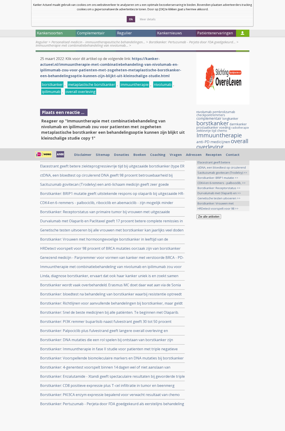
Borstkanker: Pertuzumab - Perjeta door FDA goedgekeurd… (192, 42)
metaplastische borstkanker (91, 84)
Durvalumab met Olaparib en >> (219, 193)
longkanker (230, 118)
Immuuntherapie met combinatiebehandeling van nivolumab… (82, 45)
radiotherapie (240, 128)
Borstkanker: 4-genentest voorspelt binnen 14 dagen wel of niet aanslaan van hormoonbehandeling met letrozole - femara (105, 367)
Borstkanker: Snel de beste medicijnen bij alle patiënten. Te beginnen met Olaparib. (109, 312)
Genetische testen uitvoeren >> (218, 198)
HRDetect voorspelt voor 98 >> (217, 208)
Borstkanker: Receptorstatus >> (218, 188)
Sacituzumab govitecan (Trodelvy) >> (222, 173)
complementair (209, 118)
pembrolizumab (224, 112)
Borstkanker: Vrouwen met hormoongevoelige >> (215, 203)
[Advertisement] (222, 292)
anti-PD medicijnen (213, 141)
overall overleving (81, 91)
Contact (233, 154)
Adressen (194, 154)
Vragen (176, 154)
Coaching (157, 154)
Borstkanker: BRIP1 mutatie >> (217, 178)
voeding (224, 127)
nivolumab (162, 84)
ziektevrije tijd (206, 130)
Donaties (121, 154)
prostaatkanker (207, 127)
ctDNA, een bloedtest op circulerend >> (221, 167)
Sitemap (103, 154)
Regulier (42, 42)
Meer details (147, 19)
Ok (131, 19)
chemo (222, 130)
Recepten (214, 154)
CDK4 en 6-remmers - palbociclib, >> (221, 183)
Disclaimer (83, 154)
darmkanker (238, 124)
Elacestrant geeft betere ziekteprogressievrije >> (213, 162)
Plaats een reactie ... (63, 112)
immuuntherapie (134, 84)
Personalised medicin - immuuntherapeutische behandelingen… (98, 42)
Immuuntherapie (219, 135)
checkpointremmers (210, 115)
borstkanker (52, 84)
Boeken (139, 154)
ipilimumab (51, 91)
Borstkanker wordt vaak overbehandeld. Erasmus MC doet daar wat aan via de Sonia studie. (110, 285)
